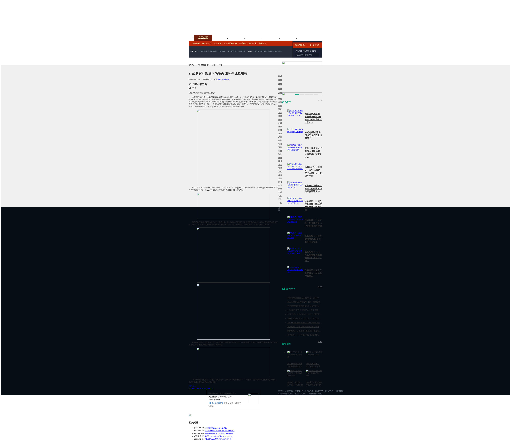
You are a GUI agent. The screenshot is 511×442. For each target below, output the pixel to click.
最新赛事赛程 (281, 163)
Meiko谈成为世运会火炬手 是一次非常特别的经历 (307, 298)
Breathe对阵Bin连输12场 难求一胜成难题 (304, 302)
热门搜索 (252, 43)
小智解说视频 (280, 194)
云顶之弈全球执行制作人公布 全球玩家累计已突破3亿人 (310, 314)
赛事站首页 (281, 106)
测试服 (256, 51)
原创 (214, 65)
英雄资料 (237, 38)
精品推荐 (300, 45)
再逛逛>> (192, 386)
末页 (198, 389)
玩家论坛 (307, 38)
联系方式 (319, 391)
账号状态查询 (233, 51)
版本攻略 (272, 38)
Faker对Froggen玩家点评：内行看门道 (218, 439)
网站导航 (339, 391)
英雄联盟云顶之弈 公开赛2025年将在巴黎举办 (313, 273)
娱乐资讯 (243, 43)
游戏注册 (298, 51)
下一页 (193, 389)
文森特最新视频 (280, 147)
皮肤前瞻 (271, 51)
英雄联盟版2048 (230, 43)
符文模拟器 (206, 43)
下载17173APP (214, 400)
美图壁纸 (289, 38)
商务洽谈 (309, 391)
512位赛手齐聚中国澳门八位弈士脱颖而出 (313, 135)
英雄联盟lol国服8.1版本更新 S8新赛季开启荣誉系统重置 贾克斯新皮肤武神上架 (209, 28)
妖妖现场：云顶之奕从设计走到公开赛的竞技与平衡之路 (310, 327)
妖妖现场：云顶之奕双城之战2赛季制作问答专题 (313, 239)
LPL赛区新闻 (281, 123)
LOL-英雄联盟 (203, 65)
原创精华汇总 (278, 190)
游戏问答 (221, 51)
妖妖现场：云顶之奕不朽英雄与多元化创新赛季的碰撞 (313, 223)
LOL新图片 (279, 128)
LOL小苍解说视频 (280, 171)
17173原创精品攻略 (279, 109)
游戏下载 (305, 51)
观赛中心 (255, 38)
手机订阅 (221, 79)
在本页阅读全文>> (206, 389)
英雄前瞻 (263, 51)
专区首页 (203, 37)
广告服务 (299, 391)
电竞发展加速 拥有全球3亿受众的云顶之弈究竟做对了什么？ (312, 306)
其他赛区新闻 (281, 142)
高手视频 (262, 43)
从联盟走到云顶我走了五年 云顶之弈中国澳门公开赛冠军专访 (312, 318)
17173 (191, 65)
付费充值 (315, 45)
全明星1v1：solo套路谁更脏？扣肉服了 (218, 436)
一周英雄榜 (279, 144)
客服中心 (329, 391)
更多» (320, 100)
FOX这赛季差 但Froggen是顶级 (216, 428)
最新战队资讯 (278, 149)
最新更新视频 (280, 107)
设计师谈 (278, 51)
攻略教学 (217, 43)
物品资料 (196, 43)
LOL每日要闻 (278, 106)
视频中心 (220, 38)
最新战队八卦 (278, 170)
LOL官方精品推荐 (279, 164)
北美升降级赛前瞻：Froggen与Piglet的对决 (219, 431)
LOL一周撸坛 (281, 182)
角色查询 (242, 51)
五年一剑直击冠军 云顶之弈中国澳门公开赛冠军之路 (313, 188)
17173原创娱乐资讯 (278, 126)
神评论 (226, 79)
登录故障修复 (212, 51)
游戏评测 (313, 51)
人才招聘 (289, 391)
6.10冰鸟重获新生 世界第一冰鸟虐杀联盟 (219, 433)
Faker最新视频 (280, 127)
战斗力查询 (203, 51)
